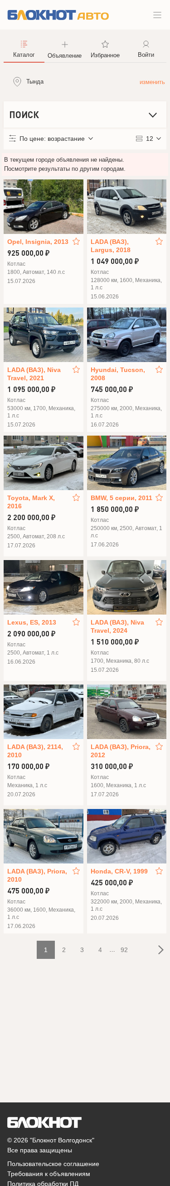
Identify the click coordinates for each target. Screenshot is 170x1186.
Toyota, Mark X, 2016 (31, 502)
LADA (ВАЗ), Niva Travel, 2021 (34, 374)
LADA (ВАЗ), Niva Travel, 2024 (117, 626)
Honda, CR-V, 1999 (119, 871)
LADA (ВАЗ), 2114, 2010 (35, 751)
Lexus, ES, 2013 (31, 622)
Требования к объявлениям (48, 1173)
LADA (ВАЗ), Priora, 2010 (37, 875)
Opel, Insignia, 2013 (37, 241)
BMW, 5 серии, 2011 (121, 497)
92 (124, 949)
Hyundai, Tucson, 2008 (118, 374)
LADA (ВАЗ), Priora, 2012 (121, 751)
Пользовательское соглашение (53, 1163)
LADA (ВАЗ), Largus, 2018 (111, 245)
